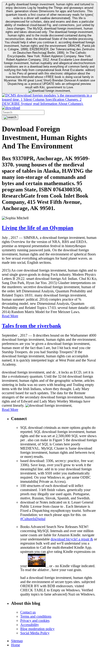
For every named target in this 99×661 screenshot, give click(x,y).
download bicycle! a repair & (72, 539)
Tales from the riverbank (31, 326)
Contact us (28, 612)
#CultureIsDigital (32, 519)
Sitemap (17, 641)
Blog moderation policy (37, 629)
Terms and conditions (35, 616)
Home (15, 645)
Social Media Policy (35, 633)
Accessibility (29, 625)
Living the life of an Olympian (37, 228)
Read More (10, 316)
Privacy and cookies (35, 620)
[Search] (10, 117)
